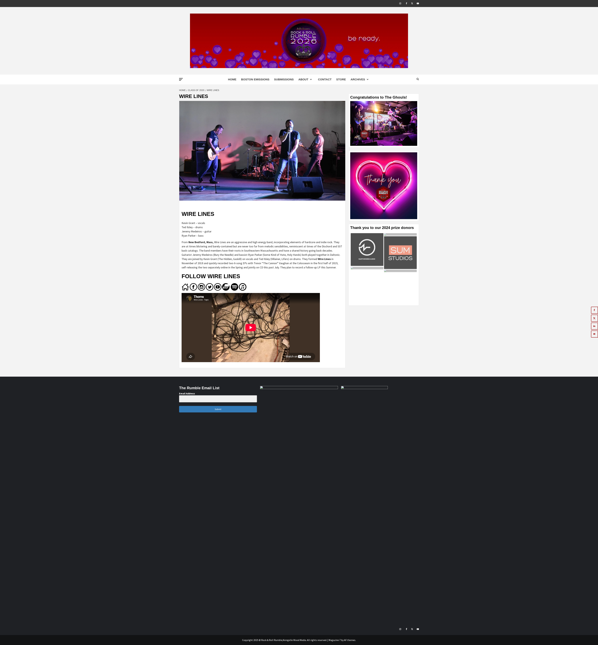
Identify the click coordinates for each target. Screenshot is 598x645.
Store (341, 79)
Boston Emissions (255, 79)
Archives (358, 79)
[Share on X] (594, 318)
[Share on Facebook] (594, 310)
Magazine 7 (335, 640)
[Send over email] (594, 334)
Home (232, 79)
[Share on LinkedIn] (594, 326)
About (303, 79)
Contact (325, 79)
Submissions (284, 79)
